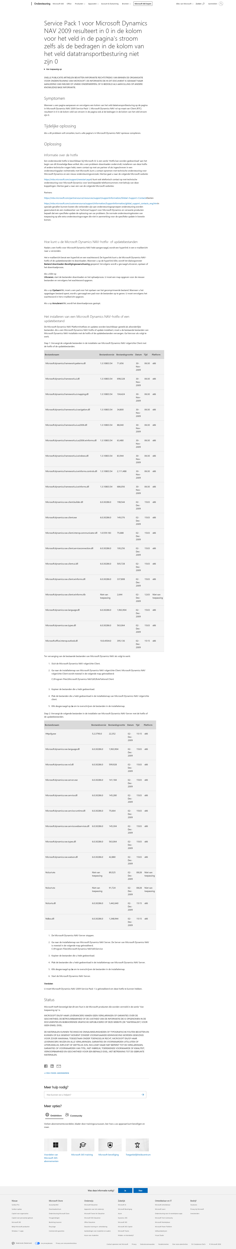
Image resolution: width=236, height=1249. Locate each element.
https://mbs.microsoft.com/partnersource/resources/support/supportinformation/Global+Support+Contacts (95, 197)
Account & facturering (110, 3)
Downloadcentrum (55, 1209)
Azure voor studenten (91, 1235)
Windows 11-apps (17, 1231)
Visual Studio (159, 1235)
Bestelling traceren (55, 1222)
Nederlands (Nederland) (24, 1243)
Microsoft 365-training (82, 1154)
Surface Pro (15, 1205)
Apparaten (92, 3)
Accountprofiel (53, 1205)
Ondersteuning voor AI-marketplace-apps (168, 1213)
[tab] (54, 1115)
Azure (120, 1213)
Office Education (89, 1222)
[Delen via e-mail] (57, 1065)
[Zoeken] (142, 1094)
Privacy (134, 1244)
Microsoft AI (122, 1205)
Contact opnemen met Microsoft (117, 1244)
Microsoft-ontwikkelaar (162, 1205)
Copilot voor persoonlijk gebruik (22, 1218)
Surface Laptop (17, 1209)
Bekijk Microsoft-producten (21, 1227)
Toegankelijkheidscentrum (138, 1154)
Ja (125, 1190)
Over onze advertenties (180, 1244)
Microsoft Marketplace (162, 1222)
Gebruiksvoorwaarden (147, 1244)
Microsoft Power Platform (163, 1227)
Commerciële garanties (56, 1231)
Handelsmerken (163, 1244)
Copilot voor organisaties (20, 1213)
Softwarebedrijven (161, 1231)
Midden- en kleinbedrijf (125, 1235)
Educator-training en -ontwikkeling (95, 1227)
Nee (140, 1190)
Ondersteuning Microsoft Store (59, 1213)
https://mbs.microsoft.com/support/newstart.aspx (67, 179)
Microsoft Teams (123, 1231)
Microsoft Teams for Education (94, 1213)
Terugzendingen (54, 1218)
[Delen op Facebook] (46, 1065)
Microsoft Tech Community (164, 1218)
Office (69, 3)
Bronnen (125, 3)
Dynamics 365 (122, 1218)
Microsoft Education (91, 1205)
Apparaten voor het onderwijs (94, 1209)
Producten (79, 3)
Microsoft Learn (160, 1209)
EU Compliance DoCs (198, 1244)
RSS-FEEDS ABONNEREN (57, 1073)
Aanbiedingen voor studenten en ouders (97, 1231)
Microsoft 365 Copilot (125, 1227)
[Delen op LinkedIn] (51, 1065)
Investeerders (194, 1213)
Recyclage (52, 1227)
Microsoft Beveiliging (125, 1209)
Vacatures (193, 1205)
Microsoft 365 (58, 3)
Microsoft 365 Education (92, 1218)
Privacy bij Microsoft (197, 1209)
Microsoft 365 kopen (143, 3)
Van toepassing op (54, 69)
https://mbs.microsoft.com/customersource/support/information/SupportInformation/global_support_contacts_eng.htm (100, 203)
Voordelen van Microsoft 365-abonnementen (51, 1158)
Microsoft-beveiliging (108, 1154)
